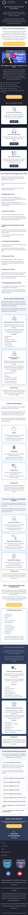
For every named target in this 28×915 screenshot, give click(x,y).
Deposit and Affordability (14, 134)
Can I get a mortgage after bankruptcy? (12, 793)
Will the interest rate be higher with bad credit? (14, 801)
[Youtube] (19, 873)
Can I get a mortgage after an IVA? (11, 790)
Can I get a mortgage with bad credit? (12, 762)
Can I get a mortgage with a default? (11, 782)
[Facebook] (8, 873)
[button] (26, 2)
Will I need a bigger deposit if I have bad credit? (14, 797)
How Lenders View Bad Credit (14, 112)
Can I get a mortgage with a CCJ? (11, 786)
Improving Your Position (14, 156)
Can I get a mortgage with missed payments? (14, 778)
